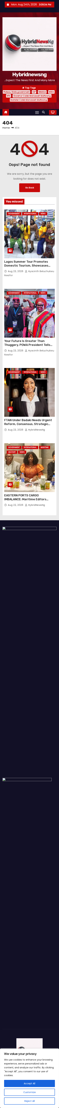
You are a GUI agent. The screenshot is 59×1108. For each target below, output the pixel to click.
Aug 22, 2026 (16, 505)
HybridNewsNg (36, 429)
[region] (29, 1078)
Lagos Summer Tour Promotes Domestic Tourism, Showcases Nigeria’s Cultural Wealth (26, 265)
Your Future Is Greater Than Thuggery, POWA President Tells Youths (27, 345)
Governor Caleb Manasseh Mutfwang (32, 95)
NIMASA (42, 92)
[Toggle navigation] (37, 112)
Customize (29, 1092)
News (43, 213)
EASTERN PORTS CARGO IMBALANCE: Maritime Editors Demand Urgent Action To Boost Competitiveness (27, 501)
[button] (44, 112)
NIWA (51, 92)
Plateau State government (16, 92)
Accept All (29, 1083)
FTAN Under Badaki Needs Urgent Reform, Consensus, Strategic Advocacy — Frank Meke (28, 424)
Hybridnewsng (29, 74)
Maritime (45, 447)
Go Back (29, 187)
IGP (34, 92)
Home (6, 127)
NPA (8, 95)
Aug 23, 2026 (16, 271)
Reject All (29, 1101)
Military (12, 452)
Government (14, 213)
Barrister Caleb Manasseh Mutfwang (28, 99)
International (30, 213)
